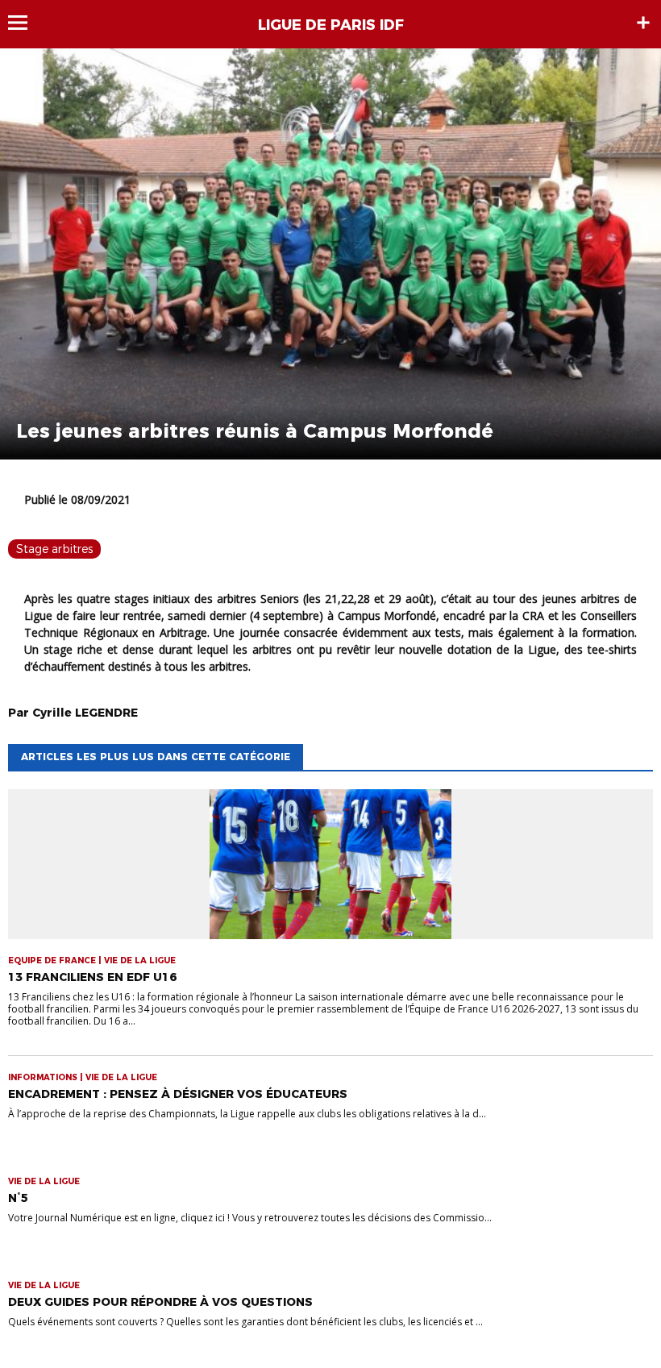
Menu (25, 22)
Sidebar (643, 22)
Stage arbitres (54, 549)
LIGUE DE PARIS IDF (331, 25)
